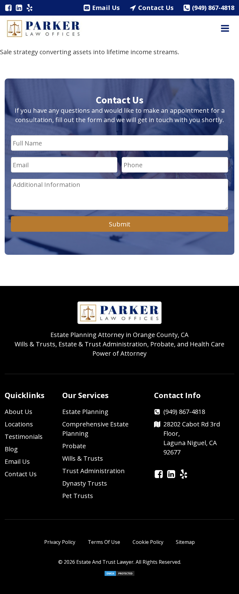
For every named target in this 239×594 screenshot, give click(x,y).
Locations (19, 424)
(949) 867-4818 (213, 7)
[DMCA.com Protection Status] (119, 574)
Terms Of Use (104, 542)
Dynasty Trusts (84, 483)
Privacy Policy (59, 542)
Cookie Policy (148, 542)
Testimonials (24, 436)
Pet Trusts (77, 496)
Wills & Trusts (82, 458)
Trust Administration (93, 471)
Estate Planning (85, 411)
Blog (11, 449)
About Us (18, 411)
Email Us (106, 7)
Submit (119, 224)
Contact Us (156, 7)
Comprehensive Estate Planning (95, 429)
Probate (74, 446)
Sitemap (185, 542)
